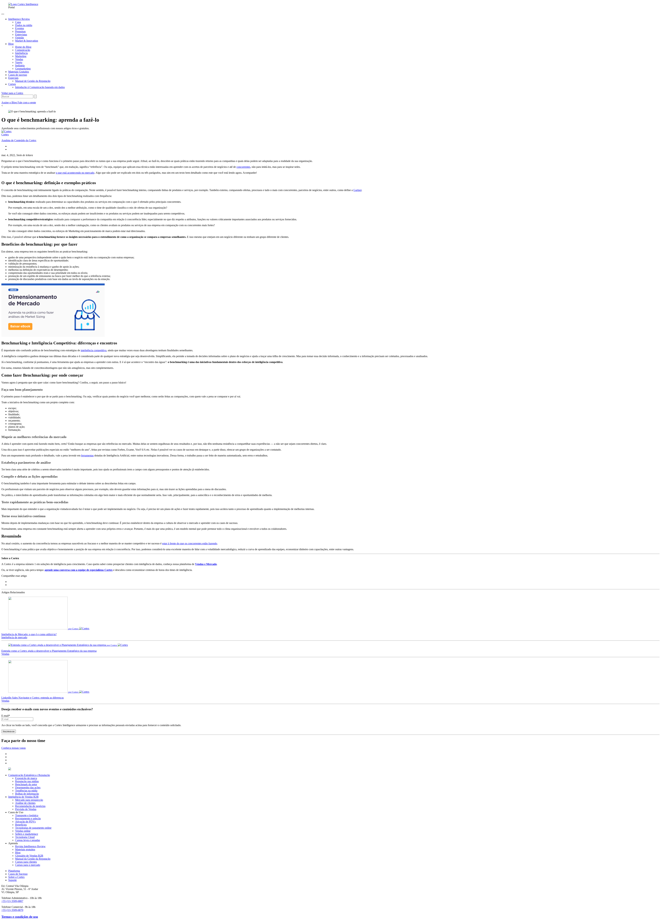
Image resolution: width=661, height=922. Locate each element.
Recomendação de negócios (30, 806)
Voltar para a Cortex (12, 93)
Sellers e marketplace (26, 834)
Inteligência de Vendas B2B (23, 796)
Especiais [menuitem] (13, 77)
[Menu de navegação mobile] (2, 14)
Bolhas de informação (27, 793)
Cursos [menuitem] (12, 84)
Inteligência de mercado (14, 637)
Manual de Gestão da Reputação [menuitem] (32, 81)
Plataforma (14, 870)
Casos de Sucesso (18, 873)
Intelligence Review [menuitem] (19, 19)
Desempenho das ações (27, 787)
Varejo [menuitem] (18, 62)
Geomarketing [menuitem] (23, 68)
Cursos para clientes (26, 861)
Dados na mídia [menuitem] (23, 25)
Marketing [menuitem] (20, 56)
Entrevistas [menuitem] (21, 34)
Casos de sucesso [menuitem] (17, 74)
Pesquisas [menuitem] (20, 31)
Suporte (12, 880)
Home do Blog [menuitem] (23, 46)
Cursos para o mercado (27, 864)
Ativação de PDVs (25, 821)
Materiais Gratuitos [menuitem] (18, 71)
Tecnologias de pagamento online (33, 827)
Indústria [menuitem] (20, 65)
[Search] (35, 96)
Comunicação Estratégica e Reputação (29, 775)
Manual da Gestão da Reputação (32, 858)
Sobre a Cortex (16, 877)
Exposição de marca (26, 778)
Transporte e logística (26, 815)
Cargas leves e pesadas (27, 840)
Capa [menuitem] (18, 22)
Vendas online (22, 830)
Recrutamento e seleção (28, 818)
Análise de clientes (25, 803)
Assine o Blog (9, 102)
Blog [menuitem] (11, 43)
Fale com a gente (27, 102)
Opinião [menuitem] (19, 37)
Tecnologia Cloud (25, 837)
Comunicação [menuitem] (22, 50)
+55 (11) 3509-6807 (12, 901)
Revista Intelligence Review (30, 846)
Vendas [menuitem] (19, 59)
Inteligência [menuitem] (21, 53)
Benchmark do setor (26, 784)
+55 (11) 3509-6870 (12, 910)
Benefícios (21, 824)
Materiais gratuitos (25, 849)
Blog (17, 852)
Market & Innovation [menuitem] (26, 40)
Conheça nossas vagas (13, 747)
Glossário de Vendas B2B (29, 855)
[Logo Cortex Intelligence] (23, 4)
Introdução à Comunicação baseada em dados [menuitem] (40, 87)
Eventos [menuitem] (19, 28)
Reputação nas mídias (27, 781)
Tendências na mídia (26, 790)
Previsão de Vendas (25, 809)
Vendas (5, 653)
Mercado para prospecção (29, 799)
